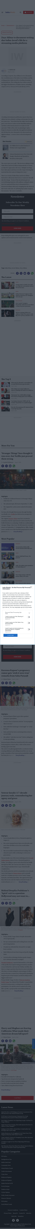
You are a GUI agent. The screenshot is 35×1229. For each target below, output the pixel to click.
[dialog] (17, 614)
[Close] (31, 587)
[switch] (28, 617)
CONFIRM (10, 635)
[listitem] (17, 613)
